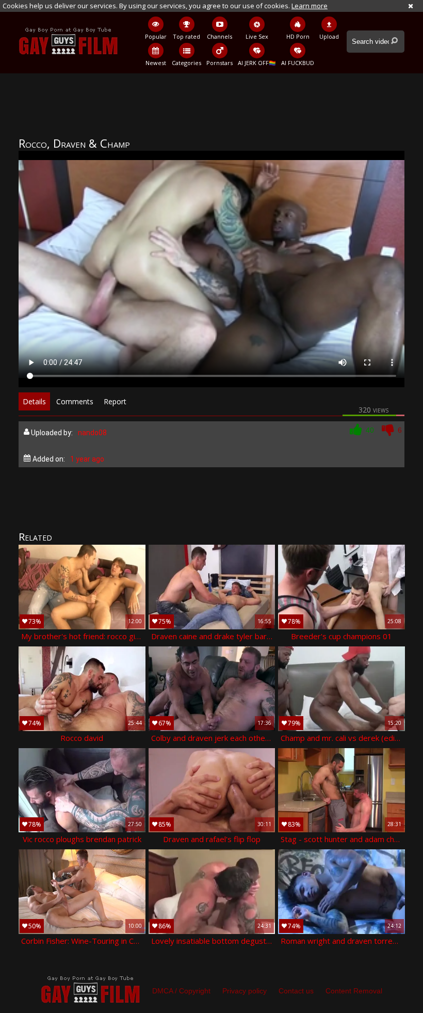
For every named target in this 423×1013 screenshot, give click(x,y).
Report (115, 401)
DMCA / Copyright (181, 991)
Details (34, 401)
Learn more (309, 5)
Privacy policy (244, 991)
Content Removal (354, 991)
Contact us (296, 991)
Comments (74, 401)
